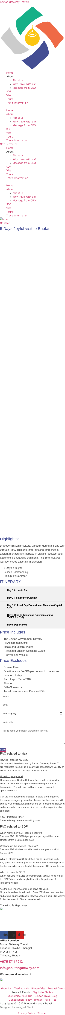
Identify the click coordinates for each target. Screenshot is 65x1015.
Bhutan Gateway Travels (14, 1)
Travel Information (17, 102)
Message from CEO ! (25, 87)
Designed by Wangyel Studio (17, 1007)
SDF (8, 91)
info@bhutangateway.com (19, 968)
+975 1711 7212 (11, 961)
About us (18, 80)
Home (9, 72)
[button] (32, 106)
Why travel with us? (24, 84)
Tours (9, 99)
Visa (8, 95)
